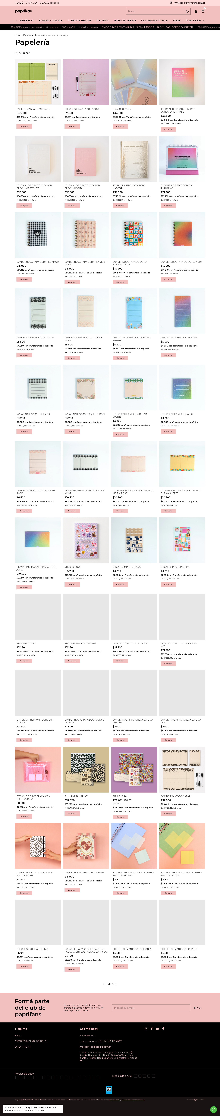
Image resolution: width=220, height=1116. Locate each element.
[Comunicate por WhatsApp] (213, 1109)
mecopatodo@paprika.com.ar (95, 1047)
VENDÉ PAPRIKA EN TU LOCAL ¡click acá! (37, 2)
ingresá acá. (114, 1100)
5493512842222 (87, 1035)
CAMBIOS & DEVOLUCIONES (31, 1041)
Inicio (18, 35)
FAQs (18, 1035)
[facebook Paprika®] (151, 1028)
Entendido (39, 1110)
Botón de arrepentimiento (133, 1100)
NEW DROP (26, 20)
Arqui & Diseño (195, 20)
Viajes (176, 20)
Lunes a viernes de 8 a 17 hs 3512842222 (101, 1041)
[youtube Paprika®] (157, 1028)
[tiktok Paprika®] (163, 1028)
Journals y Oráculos (51, 20)
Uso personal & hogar (154, 20)
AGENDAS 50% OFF (80, 20)
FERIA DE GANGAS (125, 20)
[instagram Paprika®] (146, 1028)
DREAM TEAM (22, 1047)
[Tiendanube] (195, 1100)
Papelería (103, 20)
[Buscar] (187, 11)
